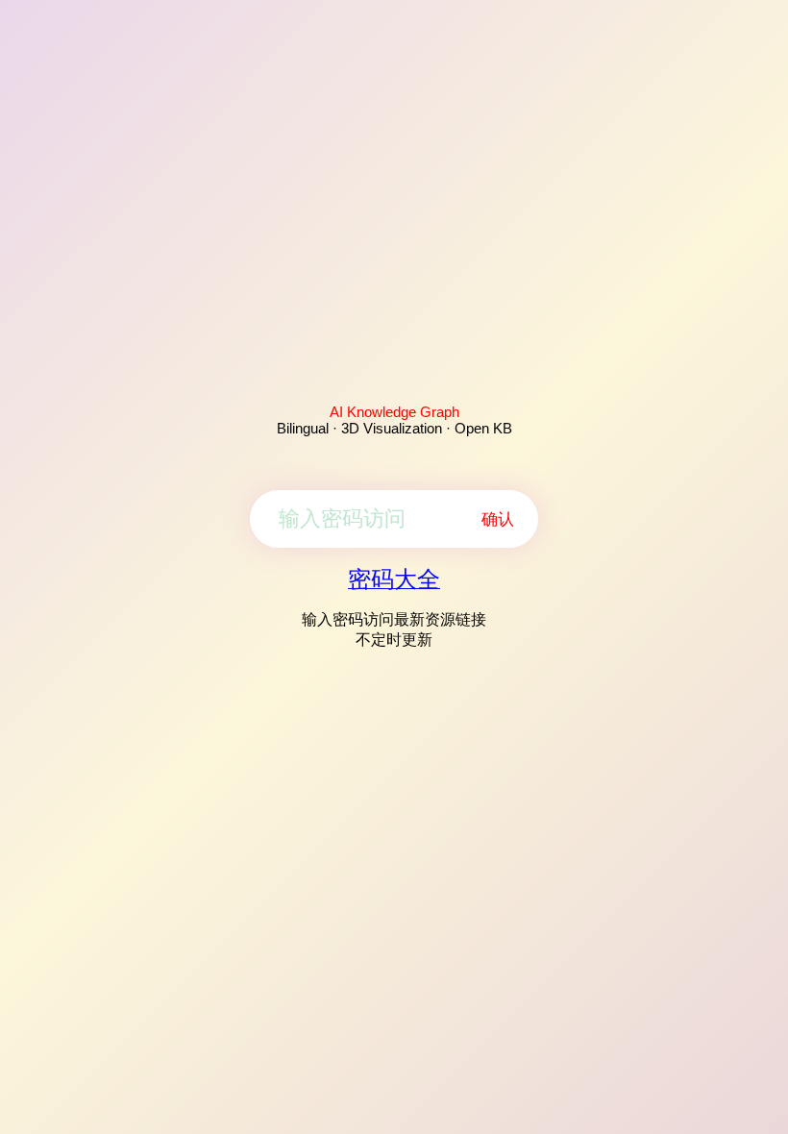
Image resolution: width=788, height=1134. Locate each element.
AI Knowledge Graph (394, 412)
